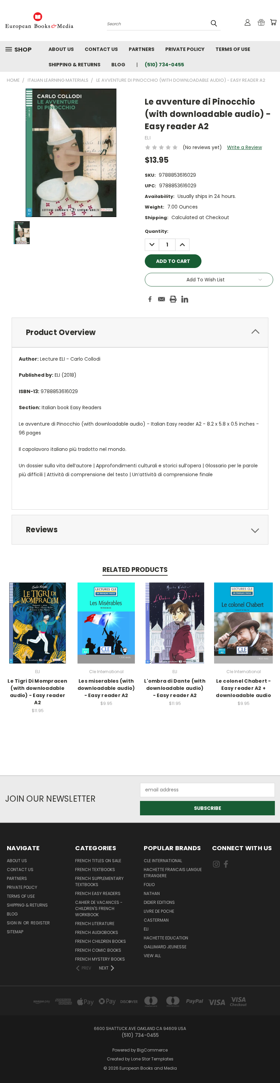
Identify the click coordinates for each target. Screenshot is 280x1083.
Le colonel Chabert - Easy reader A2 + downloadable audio (243, 688)
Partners (141, 49)
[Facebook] (149, 299)
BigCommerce (152, 1050)
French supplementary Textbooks (99, 881)
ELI (146, 929)
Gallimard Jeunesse (165, 947)
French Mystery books (100, 959)
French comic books (98, 950)
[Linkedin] (184, 299)
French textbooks (95, 869)
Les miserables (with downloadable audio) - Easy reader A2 (106, 688)
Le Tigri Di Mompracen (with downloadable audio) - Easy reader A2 (37, 692)
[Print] (173, 299)
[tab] (140, 332)
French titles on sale (98, 861)
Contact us (101, 49)
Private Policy (185, 49)
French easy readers (98, 893)
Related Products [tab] (135, 569)
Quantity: (156, 231)
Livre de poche (159, 911)
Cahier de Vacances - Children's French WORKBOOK (99, 908)
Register (40, 923)
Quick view (37, 616)
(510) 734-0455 (164, 64)
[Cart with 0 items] (273, 22)
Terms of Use (232, 49)
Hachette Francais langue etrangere (173, 873)
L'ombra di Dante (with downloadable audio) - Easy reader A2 (175, 688)
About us (61, 49)
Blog (118, 64)
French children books (100, 941)
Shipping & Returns (74, 64)
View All (152, 956)
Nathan (152, 893)
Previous (269, 1061)
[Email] (161, 299)
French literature (94, 923)
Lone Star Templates (152, 1059)
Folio (149, 884)
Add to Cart (38, 628)
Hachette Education (166, 938)
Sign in (15, 923)
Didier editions (159, 902)
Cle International (163, 861)
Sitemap (15, 932)
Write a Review (244, 147)
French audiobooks (96, 932)
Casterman (156, 920)
